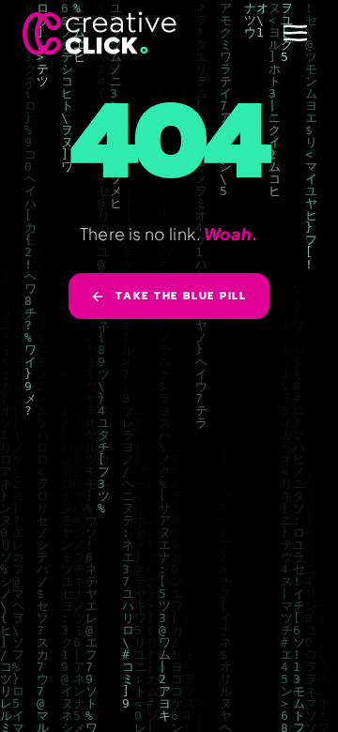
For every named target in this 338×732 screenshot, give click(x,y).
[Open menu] (294, 32)
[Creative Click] (100, 33)
